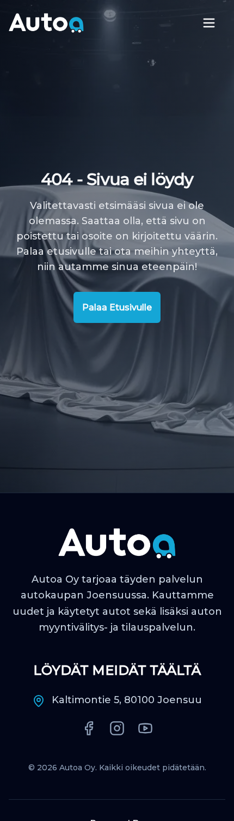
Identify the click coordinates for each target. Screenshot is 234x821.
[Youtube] (145, 728)
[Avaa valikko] (209, 23)
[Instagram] (117, 728)
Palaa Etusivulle (117, 307)
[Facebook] (88, 728)
